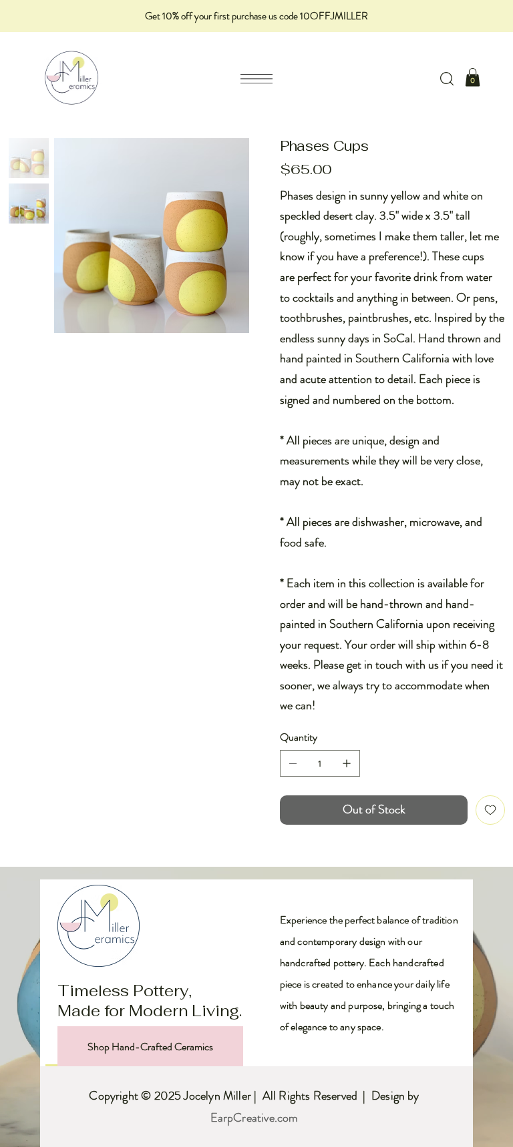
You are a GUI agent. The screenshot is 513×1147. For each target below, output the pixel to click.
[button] (447, 78)
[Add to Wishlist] (490, 810)
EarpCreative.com (254, 1117)
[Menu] (256, 78)
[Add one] (346, 763)
